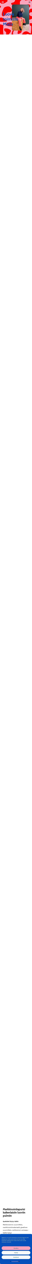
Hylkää (16, 1252)
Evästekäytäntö (15, 1261)
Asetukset (16, 1257)
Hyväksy (16, 1248)
